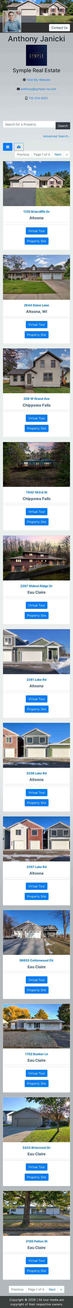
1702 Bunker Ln (36, 1054)
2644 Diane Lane (36, 305)
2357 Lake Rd (37, 867)
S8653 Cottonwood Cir (36, 960)
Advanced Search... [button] (56, 136)
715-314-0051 (38, 98)
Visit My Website (38, 80)
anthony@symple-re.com (38, 89)
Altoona (36, 218)
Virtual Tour (36, 231)
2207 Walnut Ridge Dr (36, 586)
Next (58, 154)
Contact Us (59, 28)
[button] (64, 11)
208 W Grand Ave (37, 399)
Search (63, 126)
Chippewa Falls (37, 405)
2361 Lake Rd (36, 679)
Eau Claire (37, 592)
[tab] (7, 147)
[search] (29, 124)
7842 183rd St (36, 492)
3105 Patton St (36, 1241)
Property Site (36, 241)
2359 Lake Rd (36, 773)
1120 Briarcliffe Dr (36, 211)
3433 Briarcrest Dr (36, 1147)
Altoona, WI (36, 311)
